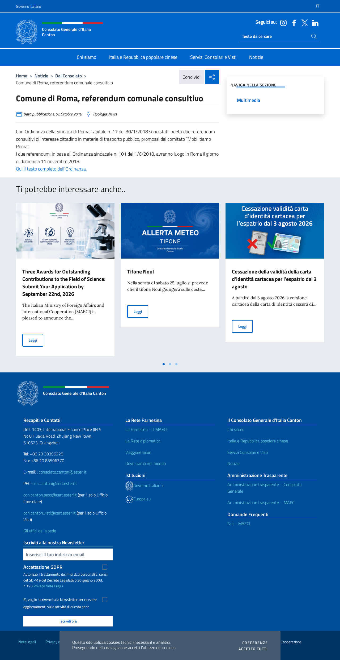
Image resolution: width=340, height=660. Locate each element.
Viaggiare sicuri (138, 452)
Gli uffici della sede (39, 531)
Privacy (39, 586)
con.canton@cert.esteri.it (54, 483)
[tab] (164, 364)
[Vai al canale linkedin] (314, 22)
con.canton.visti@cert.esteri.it (49, 513)
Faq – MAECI (238, 523)
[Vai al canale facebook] (292, 22)
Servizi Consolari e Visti (247, 452)
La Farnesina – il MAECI (146, 429)
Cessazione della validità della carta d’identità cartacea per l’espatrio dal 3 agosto (274, 278)
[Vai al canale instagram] (282, 22)
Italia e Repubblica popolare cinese (257, 441)
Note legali (27, 642)
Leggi (36, 340)
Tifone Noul (140, 271)
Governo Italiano (28, 6)
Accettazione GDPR (42, 567)
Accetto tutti (253, 649)
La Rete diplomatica (142, 441)
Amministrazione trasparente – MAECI (261, 502)
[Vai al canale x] (303, 22)
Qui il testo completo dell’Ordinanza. (51, 168)
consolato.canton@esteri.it (63, 472)
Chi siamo (235, 429)
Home (21, 75)
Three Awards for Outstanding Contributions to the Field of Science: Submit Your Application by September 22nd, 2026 (63, 282)
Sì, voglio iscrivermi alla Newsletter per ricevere (60, 600)
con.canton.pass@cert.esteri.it (50, 495)
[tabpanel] (65, 281)
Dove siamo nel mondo (145, 463)
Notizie (41, 75)
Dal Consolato (68, 75)
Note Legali (54, 586)
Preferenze (255, 643)
